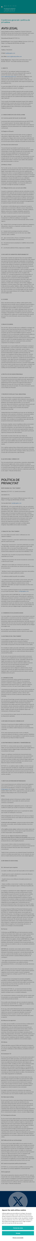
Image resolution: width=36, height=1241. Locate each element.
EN (8, 5)
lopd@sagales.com (10, 53)
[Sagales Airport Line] (2, 7)
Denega (18, 1233)
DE (13, 5)
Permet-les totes (18, 1228)
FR (10, 5)
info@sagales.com (24, 591)
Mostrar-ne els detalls (18, 1237)
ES (6, 5)
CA (4, 5)
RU (15, 5)
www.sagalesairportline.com (14, 56)
